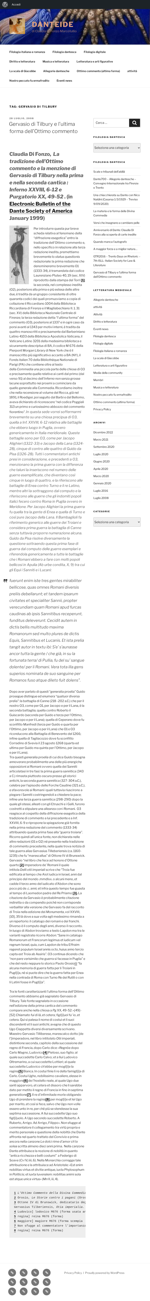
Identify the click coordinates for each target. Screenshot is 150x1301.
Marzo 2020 (101, 476)
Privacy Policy (102, 409)
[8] (48, 1099)
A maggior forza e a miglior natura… (115, 249)
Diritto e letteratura (22, 61)
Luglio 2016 (100, 490)
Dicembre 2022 (103, 432)
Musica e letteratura (56, 61)
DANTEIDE (53, 24)
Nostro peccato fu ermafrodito (29, 80)
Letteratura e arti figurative (95, 61)
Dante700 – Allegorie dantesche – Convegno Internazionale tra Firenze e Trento (115, 183)
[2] (22, 865)
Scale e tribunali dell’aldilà (109, 171)
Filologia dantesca (64, 52)
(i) (75, 963)
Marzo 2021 (100, 439)
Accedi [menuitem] (16, 4)
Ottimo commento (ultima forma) (98, 71)
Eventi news (64, 80)
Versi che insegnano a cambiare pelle (116, 222)
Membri (98, 380)
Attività (97, 314)
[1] (83, 280)
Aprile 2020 (100, 468)
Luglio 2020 (100, 454)
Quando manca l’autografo (110, 241)
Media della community (107, 372)
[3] (75, 893)
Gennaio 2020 (102, 483)
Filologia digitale (95, 52)
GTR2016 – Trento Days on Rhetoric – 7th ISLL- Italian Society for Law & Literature (116, 261)
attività (132, 71)
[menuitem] (5, 4)
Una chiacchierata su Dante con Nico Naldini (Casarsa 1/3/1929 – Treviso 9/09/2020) (116, 199)
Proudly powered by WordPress (104, 1272)
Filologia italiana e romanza (27, 52)
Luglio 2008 (101, 498)
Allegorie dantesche (56, 71)
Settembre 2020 (103, 446)
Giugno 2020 (101, 461)
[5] (21, 1071)
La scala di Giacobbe (22, 71)
